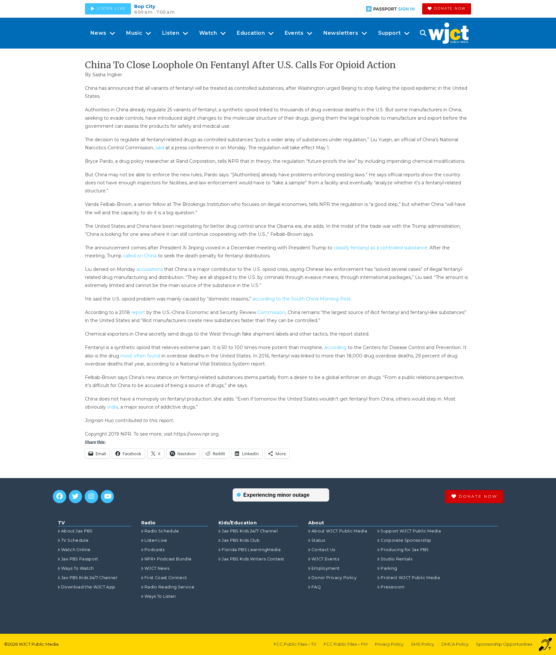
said (159, 148)
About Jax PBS (77, 531)
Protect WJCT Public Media (410, 577)
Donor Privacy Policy (334, 577)
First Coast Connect (165, 577)
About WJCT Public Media (339, 531)
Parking (389, 568)
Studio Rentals (396, 559)
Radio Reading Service (169, 587)
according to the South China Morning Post (302, 299)
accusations (149, 269)
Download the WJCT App (88, 587)
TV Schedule (74, 540)
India (112, 407)
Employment (325, 568)
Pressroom (392, 587)
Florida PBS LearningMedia (251, 549)
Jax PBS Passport (79, 559)
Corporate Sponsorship (406, 540)
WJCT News (156, 568)
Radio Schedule (161, 531)
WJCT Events (325, 559)
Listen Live (155, 540)
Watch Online (75, 549)
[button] (423, 33)
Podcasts (154, 549)
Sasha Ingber (107, 75)
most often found (140, 356)
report (138, 312)
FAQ (316, 587)
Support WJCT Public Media (411, 531)
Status (318, 540)
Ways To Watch (77, 568)
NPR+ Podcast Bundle (168, 559)
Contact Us (323, 549)
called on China (140, 256)
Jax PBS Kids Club (241, 540)
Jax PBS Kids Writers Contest (253, 559)
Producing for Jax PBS (405, 549)
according (335, 347)
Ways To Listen (160, 596)
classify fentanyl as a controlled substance (380, 248)
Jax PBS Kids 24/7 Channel (89, 577)
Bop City (144, 6)
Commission (271, 312)
